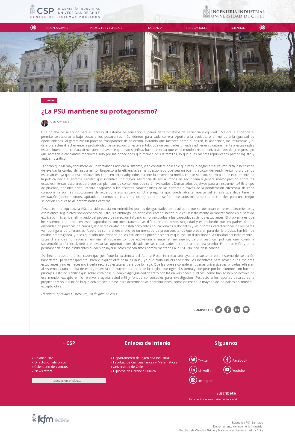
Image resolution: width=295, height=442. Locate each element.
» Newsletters (42, 371)
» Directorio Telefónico (49, 362)
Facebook (239, 360)
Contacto (262, 28)
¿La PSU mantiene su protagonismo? (99, 111)
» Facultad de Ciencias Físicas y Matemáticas (143, 362)
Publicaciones (196, 28)
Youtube (238, 370)
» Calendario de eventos (50, 366)
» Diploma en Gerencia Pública (133, 371)
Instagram (205, 380)
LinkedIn (204, 370)
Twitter (203, 360)
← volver (49, 100)
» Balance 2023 (43, 358)
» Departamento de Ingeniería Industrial (140, 358)
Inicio (33, 28)
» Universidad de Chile (126, 366)
